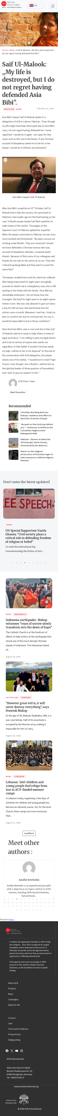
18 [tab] (21, 902)
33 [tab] (29, 906)
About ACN (13, 983)
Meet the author (17, 392)
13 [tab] (53, 899)
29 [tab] (12, 906)
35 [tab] (37, 906)
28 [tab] (8, 906)
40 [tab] (17, 910)
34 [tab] (33, 906)
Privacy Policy (14, 1034)
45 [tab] (37, 910)
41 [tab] (21, 910)
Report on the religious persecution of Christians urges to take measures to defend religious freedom (37, 456)
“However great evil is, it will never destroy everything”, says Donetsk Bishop (27, 706)
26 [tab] (53, 902)
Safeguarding (14, 1039)
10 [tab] (41, 899)
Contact (12, 1018)
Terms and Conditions (18, 1028)
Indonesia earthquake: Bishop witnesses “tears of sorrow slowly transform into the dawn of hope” (29, 623)
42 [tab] (25, 910)
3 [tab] (21, 562)
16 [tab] (12, 902)
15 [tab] (8, 902)
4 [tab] (25, 562)
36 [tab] (41, 906)
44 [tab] (33, 910)
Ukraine (25, 697)
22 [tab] (37, 902)
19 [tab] (25, 902)
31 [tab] (21, 906)
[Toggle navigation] (53, 6)
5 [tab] (29, 562)
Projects (12, 988)
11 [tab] (45, 899)
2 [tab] (17, 562)
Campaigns (13, 999)
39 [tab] (53, 906)
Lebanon (19, 776)
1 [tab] (12, 562)
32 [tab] (25, 906)
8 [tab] (41, 562)
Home (5, 50)
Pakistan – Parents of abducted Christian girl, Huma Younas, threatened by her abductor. (35, 442)
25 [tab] (49, 902)
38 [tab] (49, 906)
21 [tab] (33, 902)
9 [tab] (45, 562)
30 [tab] (17, 906)
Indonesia (20, 614)
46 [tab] (41, 910)
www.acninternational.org (26, 1086)
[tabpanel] (29, 524)
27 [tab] (4, 906)
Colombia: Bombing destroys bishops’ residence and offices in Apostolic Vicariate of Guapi (36, 415)
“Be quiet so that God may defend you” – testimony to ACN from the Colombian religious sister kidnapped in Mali (37, 429)
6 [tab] (33, 562)
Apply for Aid (14, 1004)
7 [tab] (37, 562)
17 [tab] (17, 902)
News (12, 50)
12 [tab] (49, 899)
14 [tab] (4, 902)
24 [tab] (45, 902)
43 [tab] (29, 910)
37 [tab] (45, 906)
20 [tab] (29, 902)
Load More (29, 833)
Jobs (10, 1023)
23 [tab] (41, 902)
